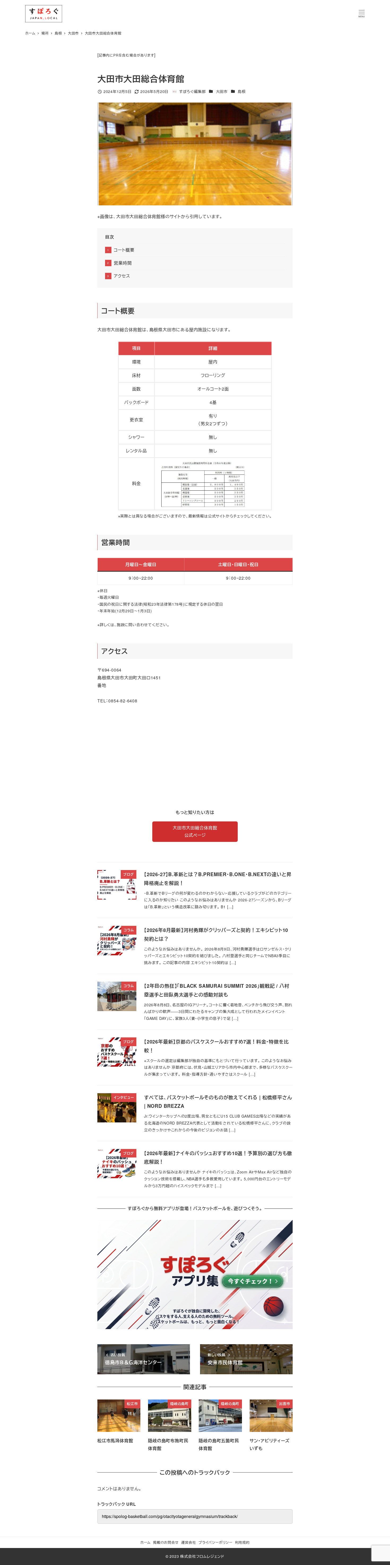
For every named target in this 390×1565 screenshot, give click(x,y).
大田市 (222, 91)
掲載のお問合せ (166, 1542)
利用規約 (242, 1542)
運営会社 (188, 1542)
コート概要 (124, 250)
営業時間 (123, 263)
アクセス (122, 276)
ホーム (145, 1542)
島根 (242, 91)
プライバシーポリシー (215, 1542)
